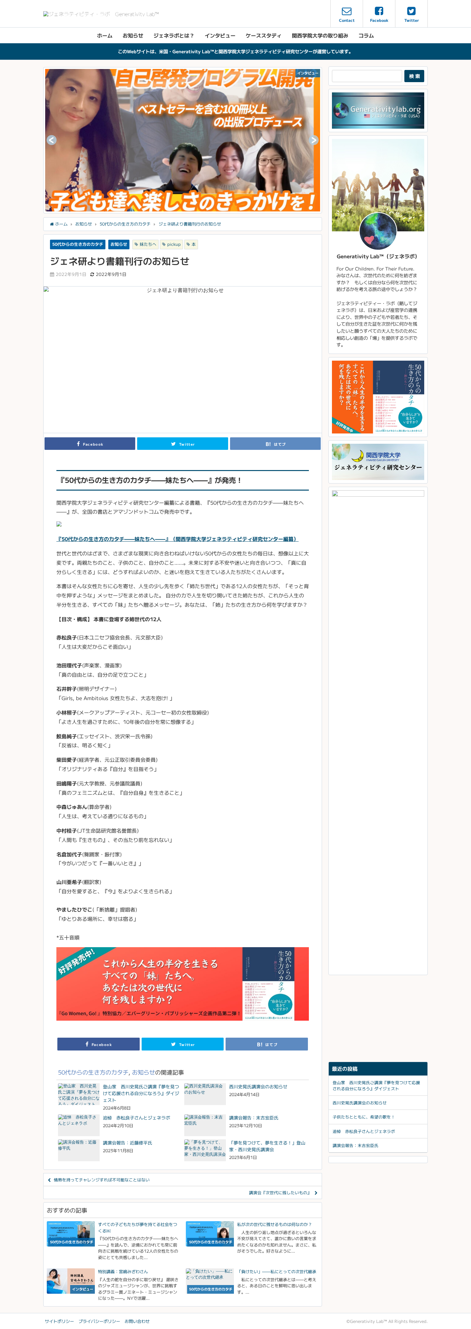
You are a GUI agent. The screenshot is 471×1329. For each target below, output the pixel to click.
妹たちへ (148, 244)
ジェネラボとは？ (173, 35)
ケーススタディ (264, 35)
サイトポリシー (59, 1321)
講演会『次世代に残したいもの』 (280, 1192)
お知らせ (133, 35)
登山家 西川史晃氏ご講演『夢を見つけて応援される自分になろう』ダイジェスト (376, 1085)
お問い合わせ (137, 1321)
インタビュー (220, 35)
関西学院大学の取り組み (320, 35)
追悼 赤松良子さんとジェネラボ (364, 1131)
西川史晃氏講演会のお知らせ (360, 1103)
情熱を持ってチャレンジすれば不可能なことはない (102, 1180)
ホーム (104, 35)
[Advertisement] (378, 1018)
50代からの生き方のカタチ (77, 244)
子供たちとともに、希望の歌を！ (364, 1117)
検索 (415, 76)
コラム (366, 35)
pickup (174, 244)
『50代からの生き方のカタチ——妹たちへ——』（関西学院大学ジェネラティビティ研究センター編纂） (177, 539)
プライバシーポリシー (99, 1321)
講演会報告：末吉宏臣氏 (355, 1145)
